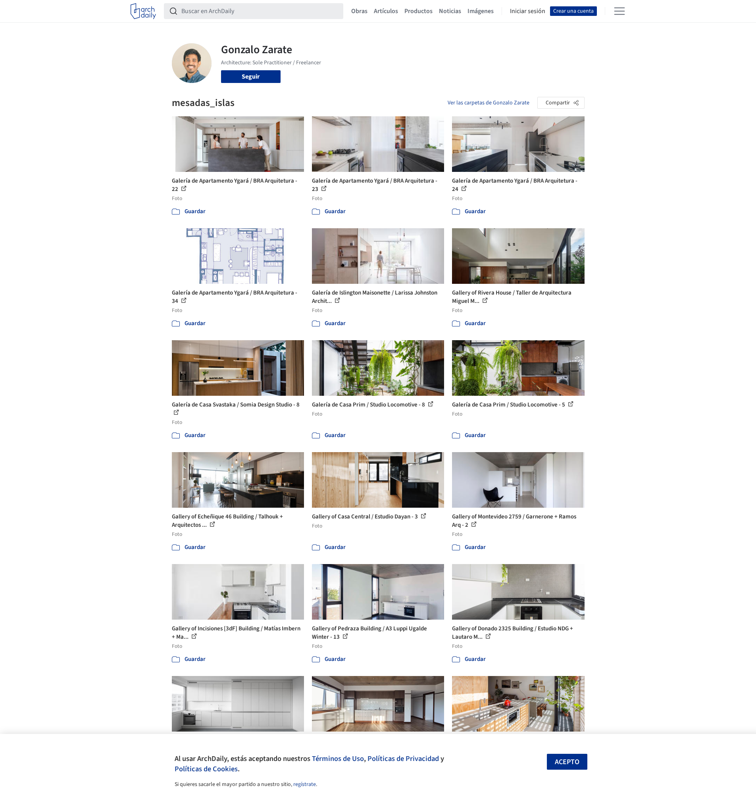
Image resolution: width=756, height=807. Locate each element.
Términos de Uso (338, 758)
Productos (418, 11)
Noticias (450, 11)
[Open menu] (619, 11)
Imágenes (480, 11)
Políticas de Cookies (206, 769)
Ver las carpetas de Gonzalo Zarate (488, 103)
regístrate (304, 784)
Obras (359, 11)
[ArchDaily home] (143, 11)
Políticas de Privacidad (403, 758)
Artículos (386, 11)
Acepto (567, 762)
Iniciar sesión (527, 11)
